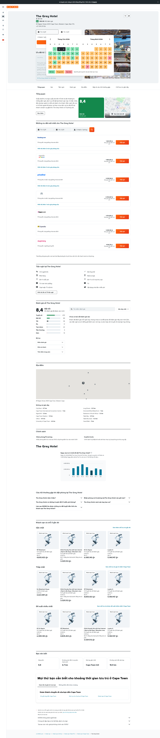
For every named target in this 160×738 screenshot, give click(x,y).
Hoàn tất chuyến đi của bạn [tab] (47, 685)
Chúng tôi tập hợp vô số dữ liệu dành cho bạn (53, 721)
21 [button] (50, 62)
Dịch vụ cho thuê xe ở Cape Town (78, 696)
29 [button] (55, 67)
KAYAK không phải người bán (47, 718)
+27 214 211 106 (41, 26)
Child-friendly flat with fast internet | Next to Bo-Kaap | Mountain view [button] (71, 551)
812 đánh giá (49, 21)
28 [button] (50, 67)
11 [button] (68, 53)
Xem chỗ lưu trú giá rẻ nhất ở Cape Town (118, 567)
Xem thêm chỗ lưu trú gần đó (121, 527)
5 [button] (72, 49)
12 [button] (72, 53)
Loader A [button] (110, 550)
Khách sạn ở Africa (57, 733)
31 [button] (105, 67)
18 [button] (68, 58)
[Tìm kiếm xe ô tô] (3, 20)
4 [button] (68, 49)
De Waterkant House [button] (43, 589)
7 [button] (50, 53)
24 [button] (63, 62)
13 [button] (77, 53)
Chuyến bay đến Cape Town (48, 696)
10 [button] (63, 53)
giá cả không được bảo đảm (70, 712)
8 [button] (54, 53)
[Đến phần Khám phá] (3, 25)
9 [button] (59, 53)
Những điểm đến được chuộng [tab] (68, 685)
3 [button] (63, 49)
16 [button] (59, 58)
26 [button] (72, 62)
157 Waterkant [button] (41, 550)
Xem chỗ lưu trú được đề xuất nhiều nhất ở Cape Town (113, 606)
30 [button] (59, 67)
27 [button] (77, 62)
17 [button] (63, 58)
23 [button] (59, 62)
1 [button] (54, 49)
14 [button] (50, 58)
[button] (158, 2)
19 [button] (72, 58)
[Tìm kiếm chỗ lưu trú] (3, 16)
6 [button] (87, 53)
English (94, 2)
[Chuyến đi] (3, 35)
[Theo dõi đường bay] (3, 29)
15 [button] (54, 58)
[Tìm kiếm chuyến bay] (3, 12)
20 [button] (77, 58)
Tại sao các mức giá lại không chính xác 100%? (53, 724)
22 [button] (55, 62)
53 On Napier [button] (88, 550)
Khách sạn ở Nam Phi (69, 733)
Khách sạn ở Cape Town (105, 696)
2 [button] (59, 49)
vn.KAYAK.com (39, 733)
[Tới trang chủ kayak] (12, 7)
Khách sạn (48, 733)
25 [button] (68, 62)
